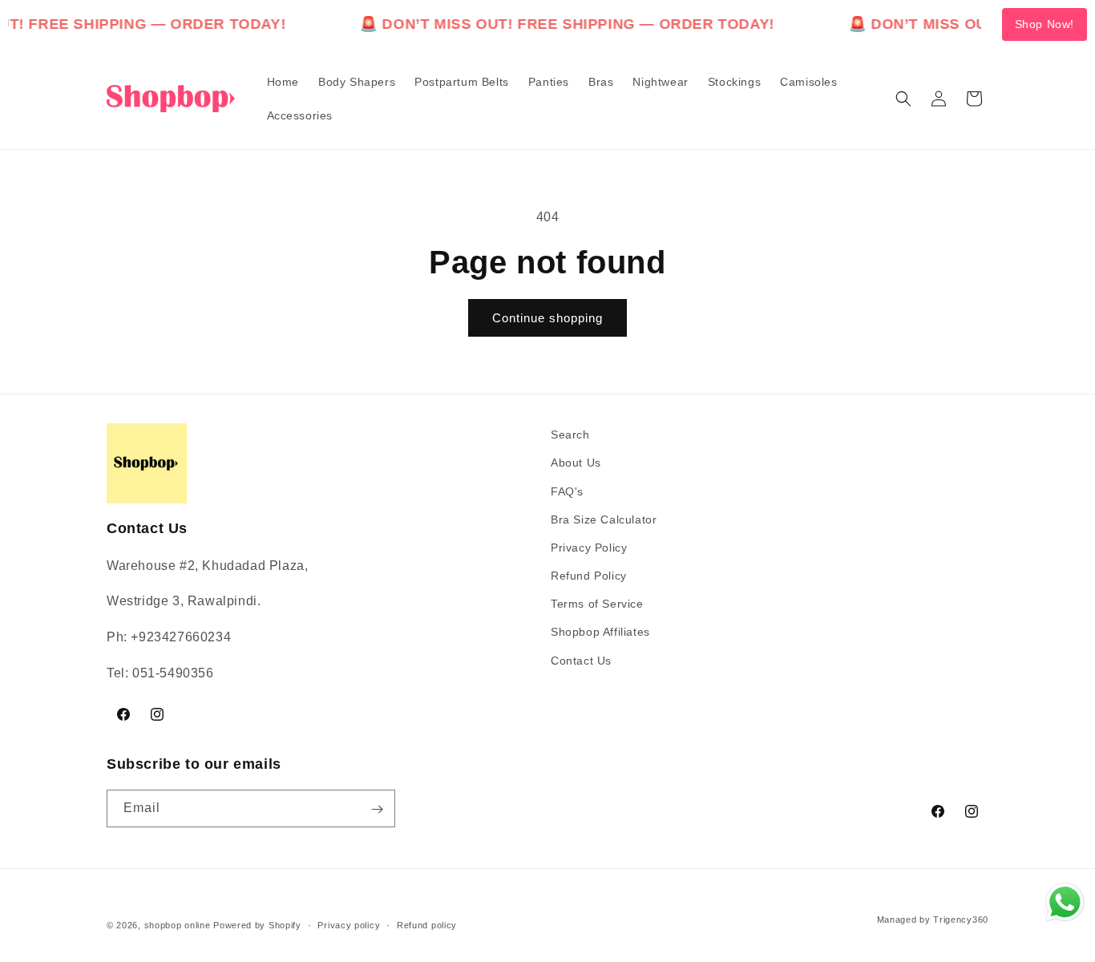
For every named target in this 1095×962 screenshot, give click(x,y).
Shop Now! (1044, 24)
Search (570, 434)
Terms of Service (597, 603)
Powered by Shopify (257, 925)
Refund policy (427, 924)
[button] (903, 98)
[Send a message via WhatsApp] (1065, 902)
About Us (576, 462)
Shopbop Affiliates (600, 631)
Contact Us (581, 659)
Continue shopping (547, 318)
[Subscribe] (376, 809)
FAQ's (567, 490)
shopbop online (177, 925)
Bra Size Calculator (604, 518)
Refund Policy (589, 575)
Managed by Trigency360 (932, 919)
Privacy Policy (589, 546)
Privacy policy (348, 924)
